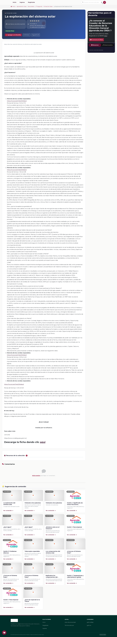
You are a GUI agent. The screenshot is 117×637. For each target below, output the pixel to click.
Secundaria (31, 6)
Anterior (27, 35)
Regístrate (31, 2)
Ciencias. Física (10, 31)
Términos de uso (69, 625)
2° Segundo (39, 6)
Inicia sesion (36, 475)
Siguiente (35, 35)
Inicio (14, 2)
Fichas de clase (48, 6)
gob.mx (89, 625)
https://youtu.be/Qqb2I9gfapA (17, 101)
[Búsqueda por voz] (101, 2)
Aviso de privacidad (70, 622)
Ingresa (22, 2)
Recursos (96, 45)
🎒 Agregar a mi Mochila (13, 35)
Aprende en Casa (21, 6)
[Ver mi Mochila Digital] (4, 632)
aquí (42, 442)
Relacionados (108, 45)
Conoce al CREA (97, 40)
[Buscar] (104, 2)
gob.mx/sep (90, 622)
